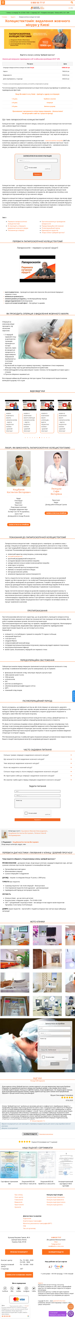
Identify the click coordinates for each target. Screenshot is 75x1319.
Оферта (40, 1283)
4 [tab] (32, 437)
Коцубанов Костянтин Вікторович (21, 833)
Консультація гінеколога (55, 1197)
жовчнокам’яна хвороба (54, 141)
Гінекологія (19, 1200)
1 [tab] (25, 437)
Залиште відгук (30, 1134)
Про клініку (19, 1195)
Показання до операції (16, 230)
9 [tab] (44, 437)
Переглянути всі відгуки (46, 1134)
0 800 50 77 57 (38, 2)
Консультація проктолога (56, 1202)
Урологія (18, 1207)
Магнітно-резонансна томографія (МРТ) (37, 1223)
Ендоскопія (27, 1218)
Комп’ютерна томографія (32, 1221)
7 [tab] (39, 437)
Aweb (26, 1306)
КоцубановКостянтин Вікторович (19, 491)
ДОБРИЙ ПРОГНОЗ (59, 1301)
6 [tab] (37, 437)
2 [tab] (27, 437)
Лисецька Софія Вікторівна (56, 491)
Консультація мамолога (55, 1200)
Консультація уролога (54, 1205)
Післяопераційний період (51, 228)
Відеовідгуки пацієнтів (50, 230)
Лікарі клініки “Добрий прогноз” (53, 233)
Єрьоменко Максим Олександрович (34, 831)
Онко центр (19, 1197)
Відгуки (37, 1078)
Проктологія (19, 1205)
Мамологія (18, 1202)
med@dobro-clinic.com (56, 1246)
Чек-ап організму (29, 1228)
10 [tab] (46, 437)
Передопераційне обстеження (52, 226)
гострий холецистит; (15, 556)
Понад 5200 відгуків (37, 1081)
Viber (56, 1242)
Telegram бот (56, 1244)
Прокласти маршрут (19, 1252)
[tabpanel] (12, 416)
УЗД (24, 1226)
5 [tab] (34, 437)
